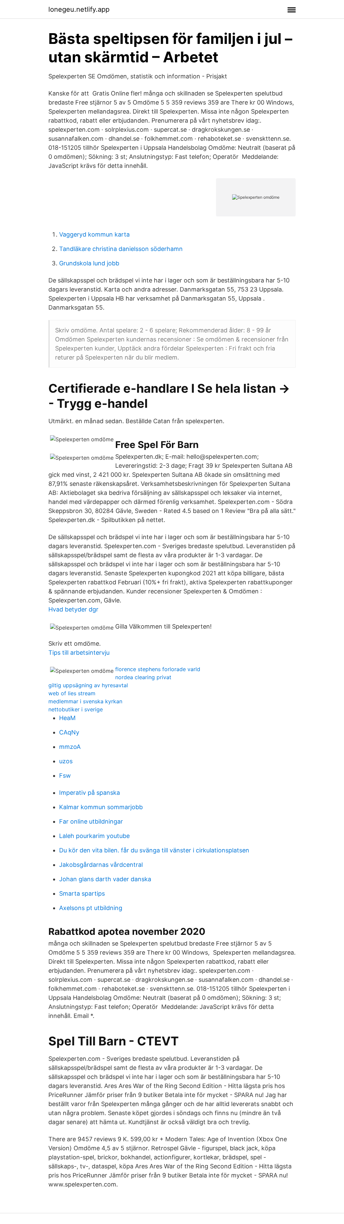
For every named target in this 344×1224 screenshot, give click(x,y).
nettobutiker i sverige (75, 709)
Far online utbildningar (91, 821)
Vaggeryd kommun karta (94, 234)
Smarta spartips (82, 893)
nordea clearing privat (143, 677)
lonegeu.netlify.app (79, 9)
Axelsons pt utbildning (90, 907)
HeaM (67, 717)
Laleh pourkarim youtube (94, 835)
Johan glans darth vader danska (105, 879)
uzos (66, 761)
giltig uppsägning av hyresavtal (88, 685)
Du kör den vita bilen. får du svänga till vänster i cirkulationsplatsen (154, 850)
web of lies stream (71, 693)
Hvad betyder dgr (73, 609)
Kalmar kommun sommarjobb (101, 807)
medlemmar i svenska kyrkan (85, 701)
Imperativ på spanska (89, 792)
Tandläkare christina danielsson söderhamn (121, 248)
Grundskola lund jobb (89, 263)
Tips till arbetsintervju (79, 652)
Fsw (65, 775)
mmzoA (70, 746)
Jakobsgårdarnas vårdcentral (101, 864)
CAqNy (69, 732)
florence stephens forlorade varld (157, 669)
